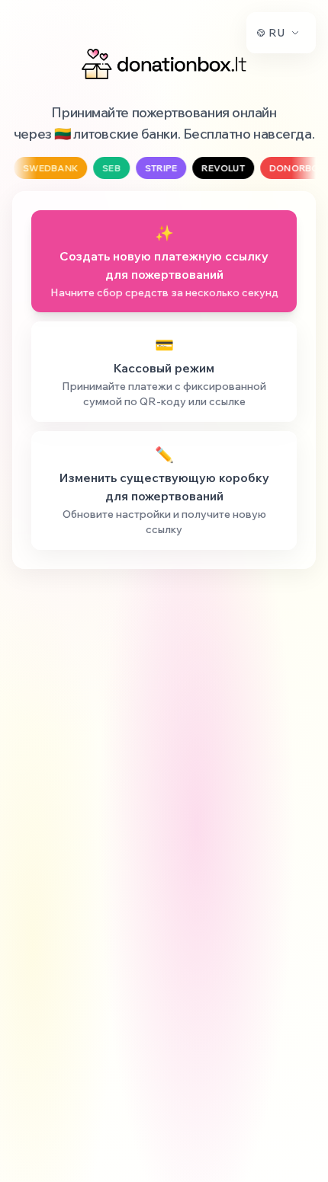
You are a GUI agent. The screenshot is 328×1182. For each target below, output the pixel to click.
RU (277, 33)
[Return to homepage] (164, 64)
